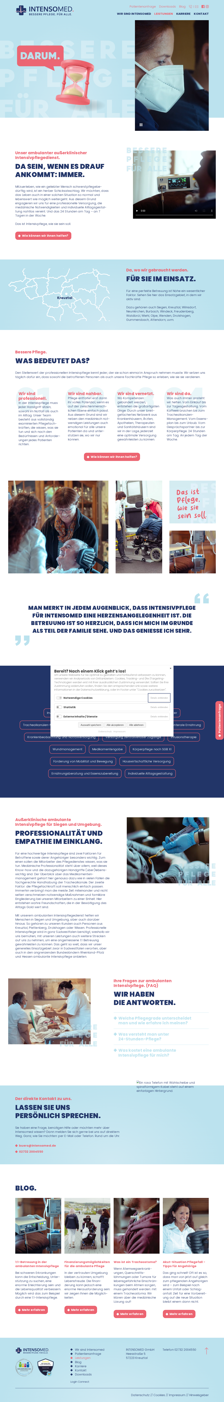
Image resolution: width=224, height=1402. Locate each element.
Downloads (167, 6)
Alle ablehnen (136, 725)
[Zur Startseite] (38, 1350)
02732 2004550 (185, 1350)
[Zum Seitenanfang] (206, 1351)
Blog (182, 6)
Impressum (177, 1395)
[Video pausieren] (141, 124)
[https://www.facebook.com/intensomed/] (203, 6)
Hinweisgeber (199, 1395)
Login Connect (80, 1382)
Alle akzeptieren (115, 725)
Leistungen (163, 13)
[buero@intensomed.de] (196, 6)
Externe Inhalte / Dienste (80, 717)
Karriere (183, 13)
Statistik (69, 707)
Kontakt (201, 13)
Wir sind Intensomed (134, 13)
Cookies (159, 1395)
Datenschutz (140, 1395)
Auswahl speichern (91, 725)
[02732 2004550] (190, 6)
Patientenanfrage (143, 6)
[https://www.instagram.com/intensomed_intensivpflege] (207, 6)
